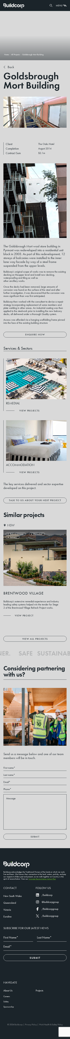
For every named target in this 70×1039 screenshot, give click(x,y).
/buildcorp (47, 895)
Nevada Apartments (23, 593)
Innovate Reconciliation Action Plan (42, 879)
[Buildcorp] (16, 864)
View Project (24, 615)
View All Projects (35, 638)
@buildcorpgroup (50, 902)
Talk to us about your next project (35, 500)
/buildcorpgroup (50, 915)
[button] (50, 5)
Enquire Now (35, 334)
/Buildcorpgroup (50, 908)
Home (13, 5)
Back (11, 67)
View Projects (29, 410)
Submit (35, 836)
